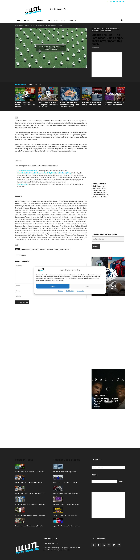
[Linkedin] (114, 1)
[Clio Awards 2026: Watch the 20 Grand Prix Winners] (92, 94)
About (71, 20)
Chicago (34, 249)
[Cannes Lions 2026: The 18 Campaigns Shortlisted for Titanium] (48, 94)
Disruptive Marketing (112, 28)
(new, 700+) (101, 195)
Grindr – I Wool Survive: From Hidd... (65, 515)
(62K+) (100, 197)
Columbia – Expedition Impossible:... (65, 471)
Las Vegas (41, 249)
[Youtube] (123, 1)
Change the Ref (26, 249)
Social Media (96, 31)
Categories (52, 20)
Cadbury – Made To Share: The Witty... (66, 504)
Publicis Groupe (64, 249)
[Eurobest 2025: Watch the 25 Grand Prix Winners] (115, 94)
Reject (87, 286)
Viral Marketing (106, 31)
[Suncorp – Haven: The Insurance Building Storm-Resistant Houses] (70, 94)
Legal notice (80, 291)
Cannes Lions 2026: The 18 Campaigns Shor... (30, 493)
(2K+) (99, 192)
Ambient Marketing (100, 395)
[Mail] (117, 1)
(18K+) (99, 186)
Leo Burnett (50, 249)
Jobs (63, 20)
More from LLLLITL (35, 84)
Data (103, 28)
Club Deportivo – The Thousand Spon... (66, 493)
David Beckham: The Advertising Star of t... (29, 526)
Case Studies (96, 28)
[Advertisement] (107, 64)
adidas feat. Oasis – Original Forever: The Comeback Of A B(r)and (106, 401)
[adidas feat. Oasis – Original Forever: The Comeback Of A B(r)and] (108, 389)
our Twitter (54, 550)
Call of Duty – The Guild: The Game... (65, 482)
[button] (121, 20)
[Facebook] (107, 1)
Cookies (60, 291)
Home (19, 20)
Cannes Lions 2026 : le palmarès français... (29, 482)
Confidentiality (70, 291)
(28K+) (99, 188)
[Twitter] (120, 1)
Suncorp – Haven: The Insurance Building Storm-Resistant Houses (70, 105)
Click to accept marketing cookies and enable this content (51, 48)
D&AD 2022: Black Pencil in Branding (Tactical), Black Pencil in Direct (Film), (44, 173)
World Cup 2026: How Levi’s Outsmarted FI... (30, 504)
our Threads (65, 550)
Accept (53, 286)
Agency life (28, 20)
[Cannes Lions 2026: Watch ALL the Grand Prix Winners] (25, 94)
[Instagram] (110, 1)
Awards (40, 20)
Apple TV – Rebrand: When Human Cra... (66, 526)
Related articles (20, 84)
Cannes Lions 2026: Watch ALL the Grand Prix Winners (25, 105)
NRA (56, 249)
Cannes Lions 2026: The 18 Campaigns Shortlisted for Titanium (47, 105)
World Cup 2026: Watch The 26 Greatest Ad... (30, 515)
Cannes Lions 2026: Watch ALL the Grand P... (30, 471)
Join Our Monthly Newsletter (104, 234)
